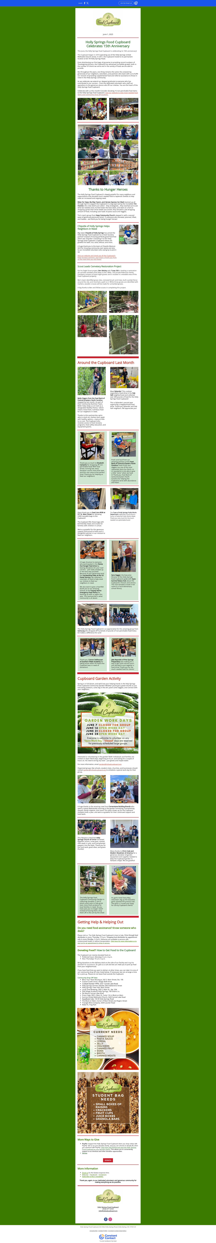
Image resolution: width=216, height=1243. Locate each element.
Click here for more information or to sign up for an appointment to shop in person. (107, 942)
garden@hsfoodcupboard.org (110, 764)
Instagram (102, 1174)
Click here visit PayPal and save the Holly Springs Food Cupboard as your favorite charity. (109, 1148)
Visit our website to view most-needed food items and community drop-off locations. (108, 94)
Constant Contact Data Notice (117, 1231)
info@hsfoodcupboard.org (108, 1211)
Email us (85, 1173)
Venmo (84, 1153)
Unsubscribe (93, 1231)
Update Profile (102, 1231)
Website (85, 1174)
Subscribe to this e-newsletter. (93, 1176)
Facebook (93, 1174)
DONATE (108, 1160)
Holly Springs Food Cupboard (108, 1207)
